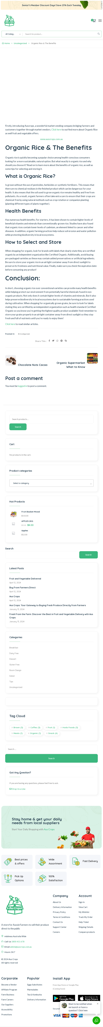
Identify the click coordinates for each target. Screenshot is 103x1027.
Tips (11, 681)
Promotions (6, 1014)
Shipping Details (86, 927)
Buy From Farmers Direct (22, 587)
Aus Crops (14, 596)
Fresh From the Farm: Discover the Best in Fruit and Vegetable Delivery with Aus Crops (51, 616)
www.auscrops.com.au (51, 139)
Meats (18, 733)
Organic (35, 733)
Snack (53, 733)
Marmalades (32, 989)
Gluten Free (14, 664)
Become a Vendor (9, 984)
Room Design (15, 670)
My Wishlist (84, 912)
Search (18, 426)
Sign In (82, 902)
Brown (18, 727)
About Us (57, 902)
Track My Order (86, 917)
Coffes (35, 727)
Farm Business (7, 994)
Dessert (12, 659)
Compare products (87, 932)
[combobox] (12, 34)
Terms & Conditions (61, 917)
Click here (56, 129)
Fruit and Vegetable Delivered (25, 578)
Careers (56, 932)
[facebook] (49, 340)
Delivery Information (62, 907)
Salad (11, 676)
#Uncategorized (24, 334)
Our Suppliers (7, 1004)
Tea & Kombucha (34, 994)
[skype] (65, 340)
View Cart (83, 907)
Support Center (60, 927)
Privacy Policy (59, 912)
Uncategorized (20, 43)
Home (7, 43)
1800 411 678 (18, 941)
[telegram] (61, 340)
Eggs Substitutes (34, 984)
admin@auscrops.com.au (21, 947)
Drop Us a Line (18, 789)
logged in (22, 386)
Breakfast (13, 647)
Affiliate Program (9, 989)
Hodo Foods (70, 727)
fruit (51, 727)
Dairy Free (14, 653)
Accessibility (7, 1009)
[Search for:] (51, 749)
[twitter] (53, 340)
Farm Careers (7, 999)
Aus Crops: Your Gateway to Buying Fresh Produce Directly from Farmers (47, 605)
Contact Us (58, 922)
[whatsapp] (57, 340)
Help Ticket (84, 922)
